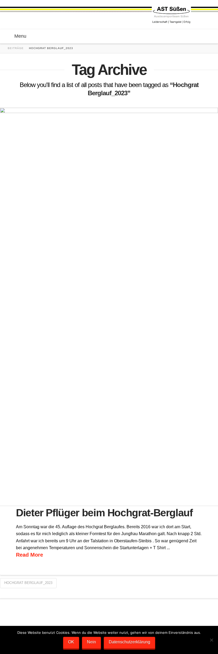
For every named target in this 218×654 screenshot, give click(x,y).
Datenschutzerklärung (129, 642)
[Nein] (211, 640)
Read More (29, 555)
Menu (20, 36)
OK (71, 642)
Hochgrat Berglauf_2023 (28, 583)
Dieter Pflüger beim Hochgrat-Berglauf (104, 512)
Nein (91, 642)
